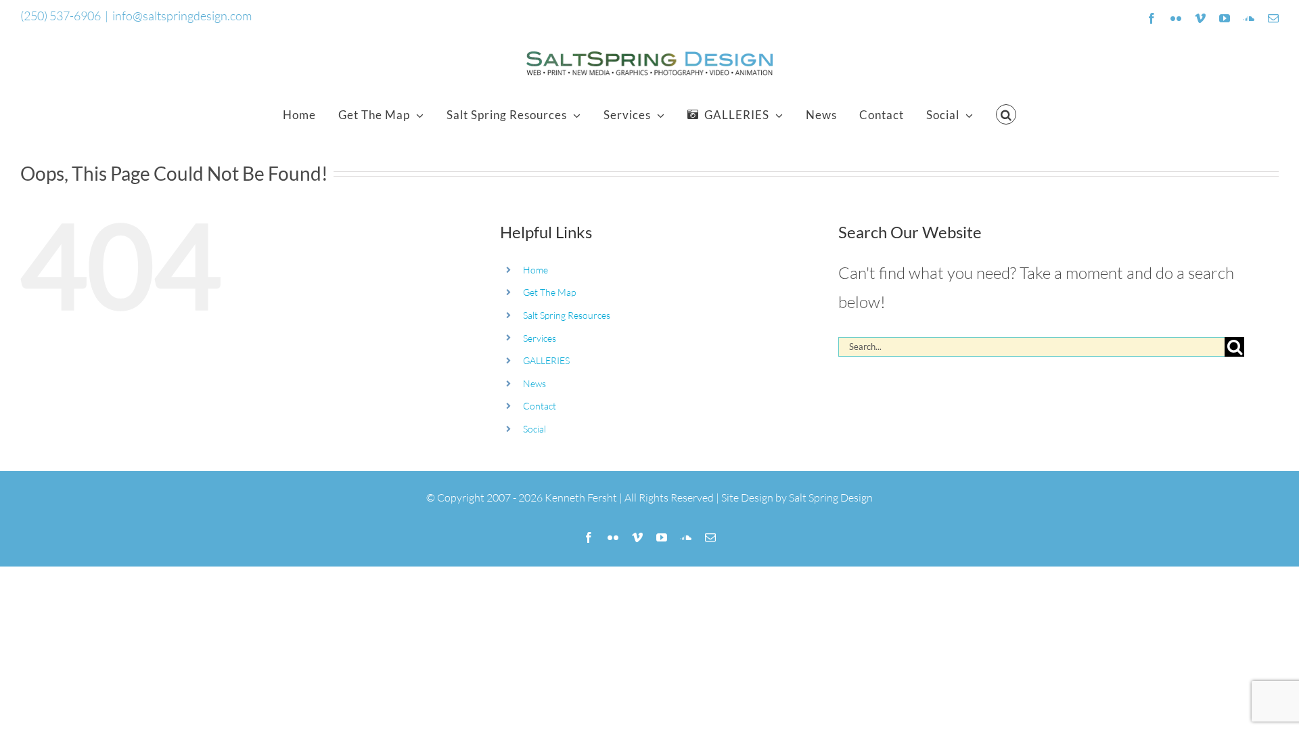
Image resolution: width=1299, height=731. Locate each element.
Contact (539, 406)
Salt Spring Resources (566, 315)
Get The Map (549, 292)
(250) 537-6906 (60, 15)
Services (539, 338)
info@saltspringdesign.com (182, 15)
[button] (1006, 114)
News (534, 383)
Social (534, 429)
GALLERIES (546, 360)
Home (535, 269)
